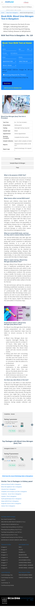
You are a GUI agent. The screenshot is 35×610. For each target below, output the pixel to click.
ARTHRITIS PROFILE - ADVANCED (26, 567)
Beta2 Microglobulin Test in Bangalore (11, 487)
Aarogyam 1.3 (4, 557)
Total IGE (21, 549)
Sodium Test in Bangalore (8, 506)
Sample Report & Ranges (17, 163)
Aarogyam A (4, 547)
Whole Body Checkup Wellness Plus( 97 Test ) (11, 529)
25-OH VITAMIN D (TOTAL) (25, 560)
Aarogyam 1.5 (4, 560)
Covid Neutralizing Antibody (7, 585)
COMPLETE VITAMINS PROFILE (25, 577)
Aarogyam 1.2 (4, 554)
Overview (17, 159)
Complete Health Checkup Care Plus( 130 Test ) (12, 537)
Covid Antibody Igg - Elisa (7, 575)
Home (2, 12)
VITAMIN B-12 (22, 552)
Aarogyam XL (4, 567)
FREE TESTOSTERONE (23, 557)
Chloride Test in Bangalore (8, 489)
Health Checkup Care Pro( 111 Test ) (9, 534)
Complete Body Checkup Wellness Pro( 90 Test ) (12, 527)
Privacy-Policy (32, 599)
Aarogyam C (4, 552)
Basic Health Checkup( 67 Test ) (8, 519)
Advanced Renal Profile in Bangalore (11, 484)
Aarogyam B (4, 549)
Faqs (17, 167)
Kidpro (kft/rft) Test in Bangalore (10, 501)
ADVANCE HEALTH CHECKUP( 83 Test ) (10, 524)
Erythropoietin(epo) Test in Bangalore (11, 498)
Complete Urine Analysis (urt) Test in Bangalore (14, 491)
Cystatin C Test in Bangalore (8, 496)
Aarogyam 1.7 (4, 562)
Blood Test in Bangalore (12, 12)
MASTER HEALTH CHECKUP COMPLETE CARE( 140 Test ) (14, 539)
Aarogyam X (4, 565)
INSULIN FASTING (23, 554)
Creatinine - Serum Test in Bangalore (11, 494)
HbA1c (20, 547)
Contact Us (27, 599)
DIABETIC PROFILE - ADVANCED (26, 565)
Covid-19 (3, 580)
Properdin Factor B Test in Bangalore (11, 503)
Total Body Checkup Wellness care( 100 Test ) (11, 532)
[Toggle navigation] (2, 2)
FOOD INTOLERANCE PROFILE (25, 575)
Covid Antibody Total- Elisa (7, 577)
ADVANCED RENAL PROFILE (25, 562)
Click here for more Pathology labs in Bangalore (17, 476)
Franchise (22, 598)
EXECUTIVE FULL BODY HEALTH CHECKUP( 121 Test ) (13, 521)
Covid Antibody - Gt (5, 582)
